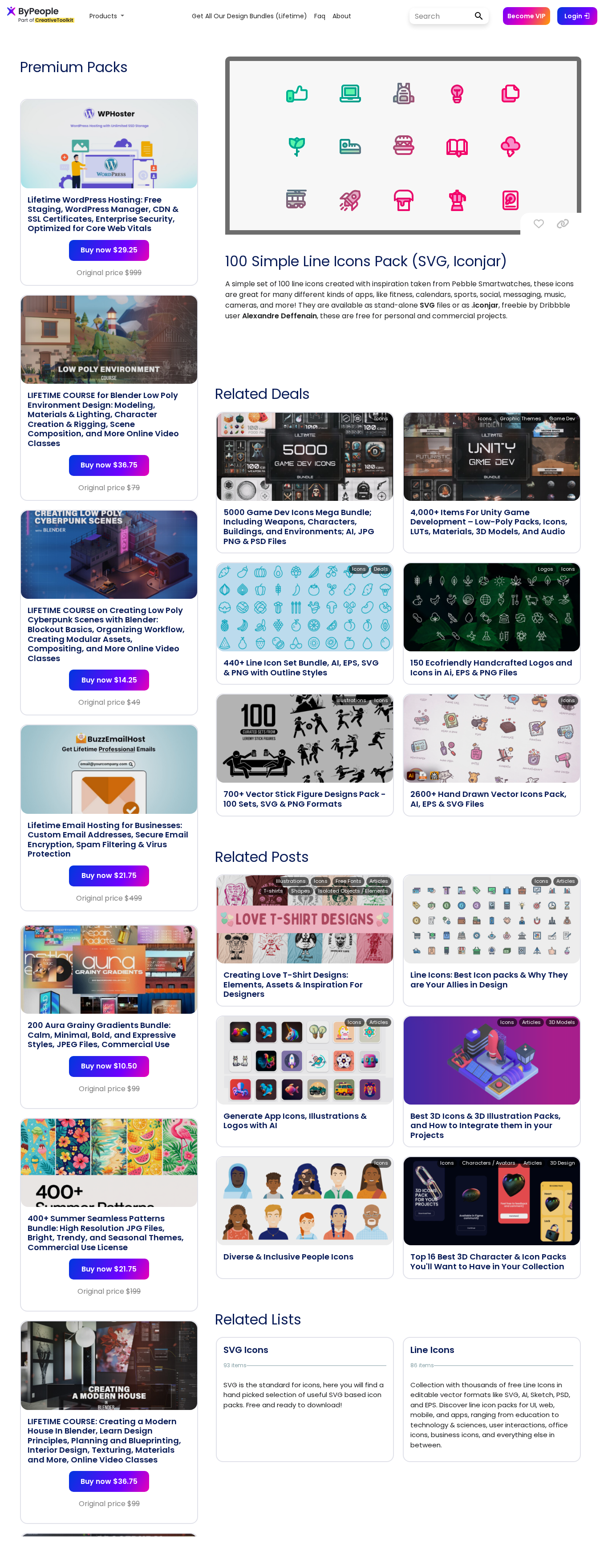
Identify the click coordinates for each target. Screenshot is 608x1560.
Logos (545, 569)
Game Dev (562, 418)
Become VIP (526, 16)
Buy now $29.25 (109, 250)
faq (319, 16)
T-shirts (273, 890)
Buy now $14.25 (109, 680)
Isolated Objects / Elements (353, 890)
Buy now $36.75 (109, 465)
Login (574, 16)
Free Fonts (348, 881)
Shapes (300, 890)
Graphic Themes (520, 418)
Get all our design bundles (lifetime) (249, 16)
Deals (381, 569)
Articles (378, 881)
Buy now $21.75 (109, 875)
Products (104, 16)
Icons (381, 418)
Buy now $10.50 (109, 1066)
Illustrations (351, 700)
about (341, 16)
